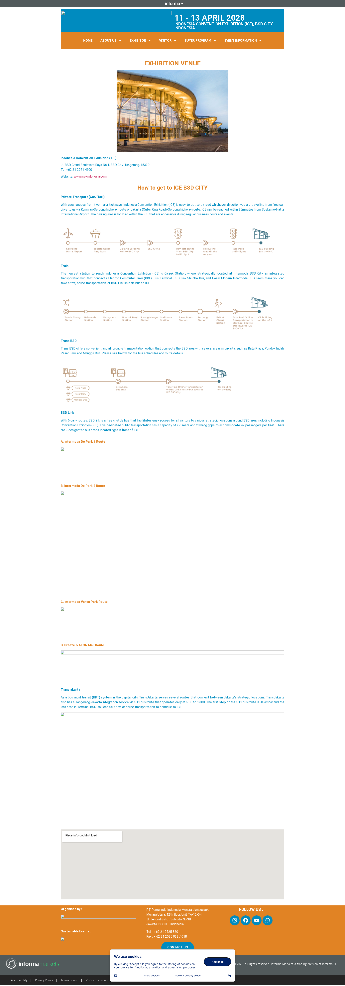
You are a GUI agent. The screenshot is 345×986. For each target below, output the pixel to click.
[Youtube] (257, 920)
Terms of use (69, 980)
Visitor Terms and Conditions (105, 980)
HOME (87, 40)
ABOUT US (108, 40)
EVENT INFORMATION (240, 40)
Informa (172, 3)
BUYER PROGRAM (198, 40)
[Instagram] (235, 920)
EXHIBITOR (138, 40)
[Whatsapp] (268, 920)
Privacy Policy (44, 980)
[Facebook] (246, 920)
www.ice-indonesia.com (90, 176)
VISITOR (165, 40)
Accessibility (19, 980)
